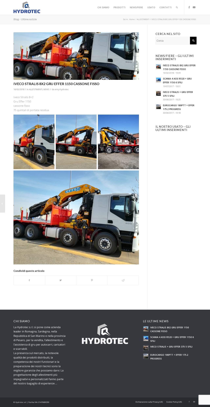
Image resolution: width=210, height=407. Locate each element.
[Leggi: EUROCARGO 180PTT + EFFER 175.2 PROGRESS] (158, 107)
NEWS (46, 89)
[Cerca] (177, 7)
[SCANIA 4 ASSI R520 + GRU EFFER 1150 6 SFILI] (2, 204)
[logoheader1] (26, 7)
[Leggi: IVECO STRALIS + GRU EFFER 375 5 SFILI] (158, 93)
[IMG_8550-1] (76, 56)
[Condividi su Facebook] (29, 280)
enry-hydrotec (62, 89)
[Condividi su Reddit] (123, 280)
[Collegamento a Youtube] (194, 7)
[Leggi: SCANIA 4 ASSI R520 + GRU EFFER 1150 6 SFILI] (158, 80)
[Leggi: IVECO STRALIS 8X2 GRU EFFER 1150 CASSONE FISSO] (158, 67)
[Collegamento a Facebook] (189, 7)
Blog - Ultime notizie (25, 19)
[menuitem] (103, 7)
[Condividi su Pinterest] (91, 280)
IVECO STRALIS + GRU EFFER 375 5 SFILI (171, 346)
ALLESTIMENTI (35, 89)
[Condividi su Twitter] (60, 280)
